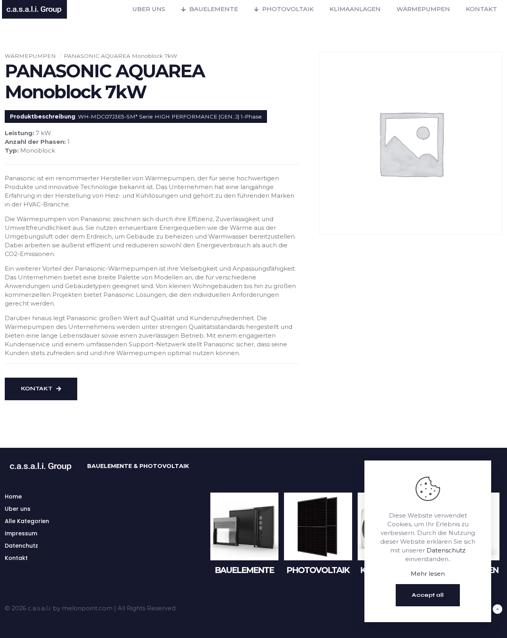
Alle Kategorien (27, 521)
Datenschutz (446, 550)
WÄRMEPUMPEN (30, 56)
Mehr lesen (428, 573)
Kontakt (16, 558)
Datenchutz (21, 546)
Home (13, 496)
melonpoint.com (87, 608)
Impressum (21, 533)
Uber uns (17, 509)
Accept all (428, 595)
